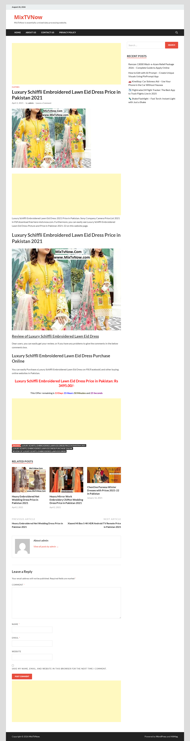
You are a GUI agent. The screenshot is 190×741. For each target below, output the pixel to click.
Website (16, 651)
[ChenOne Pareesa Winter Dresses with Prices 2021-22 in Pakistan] (104, 476)
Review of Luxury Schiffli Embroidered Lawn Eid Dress (39, 451)
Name (16, 624)
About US (31, 32)
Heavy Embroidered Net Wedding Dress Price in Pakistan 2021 (25, 500)
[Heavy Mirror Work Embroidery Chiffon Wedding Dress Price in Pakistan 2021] (66, 480)
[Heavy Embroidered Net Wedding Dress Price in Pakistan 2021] (29, 480)
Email (16, 638)
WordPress (161, 736)
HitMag (174, 736)
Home (17, 32)
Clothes (15, 87)
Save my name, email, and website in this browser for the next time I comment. (59, 668)
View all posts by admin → (46, 546)
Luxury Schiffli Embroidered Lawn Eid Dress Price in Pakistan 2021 (54, 445)
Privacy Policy (67, 32)
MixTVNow (28, 17)
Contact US (47, 32)
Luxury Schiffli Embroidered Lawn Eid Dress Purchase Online (42, 448)
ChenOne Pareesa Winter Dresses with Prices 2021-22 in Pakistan (103, 490)
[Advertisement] (66, 64)
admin (31, 103)
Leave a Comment (43, 103)
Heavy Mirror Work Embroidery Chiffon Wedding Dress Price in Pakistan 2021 (66, 500)
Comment (18, 585)
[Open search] (176, 32)
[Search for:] (152, 45)
